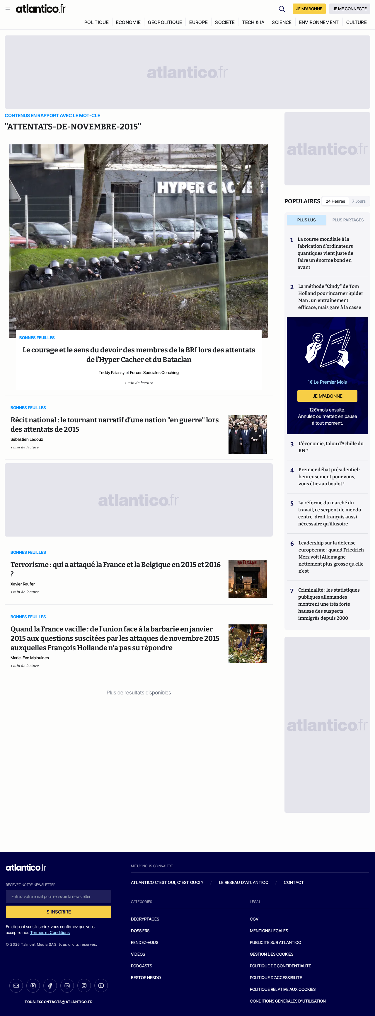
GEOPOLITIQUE (165, 22)
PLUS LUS (306, 219)
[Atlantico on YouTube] (101, 985)
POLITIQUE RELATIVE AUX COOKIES (283, 989)
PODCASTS (141, 965)
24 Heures (335, 201)
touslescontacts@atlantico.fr (59, 1002)
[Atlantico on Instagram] (84, 985)
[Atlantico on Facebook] (50, 986)
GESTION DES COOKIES (271, 954)
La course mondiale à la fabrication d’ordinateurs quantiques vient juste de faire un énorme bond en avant (325, 253)
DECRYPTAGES (145, 918)
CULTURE (356, 22)
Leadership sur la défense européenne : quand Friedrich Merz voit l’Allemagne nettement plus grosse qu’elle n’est (331, 557)
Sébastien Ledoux (27, 439)
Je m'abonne (327, 396)
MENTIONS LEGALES (269, 930)
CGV (254, 918)
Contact (294, 882)
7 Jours (359, 201)
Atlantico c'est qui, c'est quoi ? (167, 882)
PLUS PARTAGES (348, 219)
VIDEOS (138, 954)
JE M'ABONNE (309, 8)
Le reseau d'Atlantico (243, 882)
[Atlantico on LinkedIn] (67, 986)
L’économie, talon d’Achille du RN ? (331, 447)
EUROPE (198, 22)
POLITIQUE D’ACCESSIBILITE (276, 977)
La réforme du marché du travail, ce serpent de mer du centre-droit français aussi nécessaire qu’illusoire (329, 513)
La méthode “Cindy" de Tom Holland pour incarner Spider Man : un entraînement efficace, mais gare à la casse (330, 297)
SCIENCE (282, 22)
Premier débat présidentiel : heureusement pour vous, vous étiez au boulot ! (329, 476)
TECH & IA (253, 22)
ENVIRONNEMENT (319, 22)
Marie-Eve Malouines (30, 657)
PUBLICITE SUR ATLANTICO (275, 942)
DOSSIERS (140, 930)
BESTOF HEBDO (146, 977)
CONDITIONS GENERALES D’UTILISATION (288, 1000)
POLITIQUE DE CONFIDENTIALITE (280, 965)
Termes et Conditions (50, 932)
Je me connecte (350, 8)
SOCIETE (225, 22)
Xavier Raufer (23, 583)
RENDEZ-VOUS (144, 942)
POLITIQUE (96, 22)
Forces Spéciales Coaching (154, 372)
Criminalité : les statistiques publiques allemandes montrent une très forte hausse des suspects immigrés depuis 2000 (329, 604)
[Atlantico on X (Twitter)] (33, 986)
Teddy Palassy (112, 372)
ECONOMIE (128, 22)
